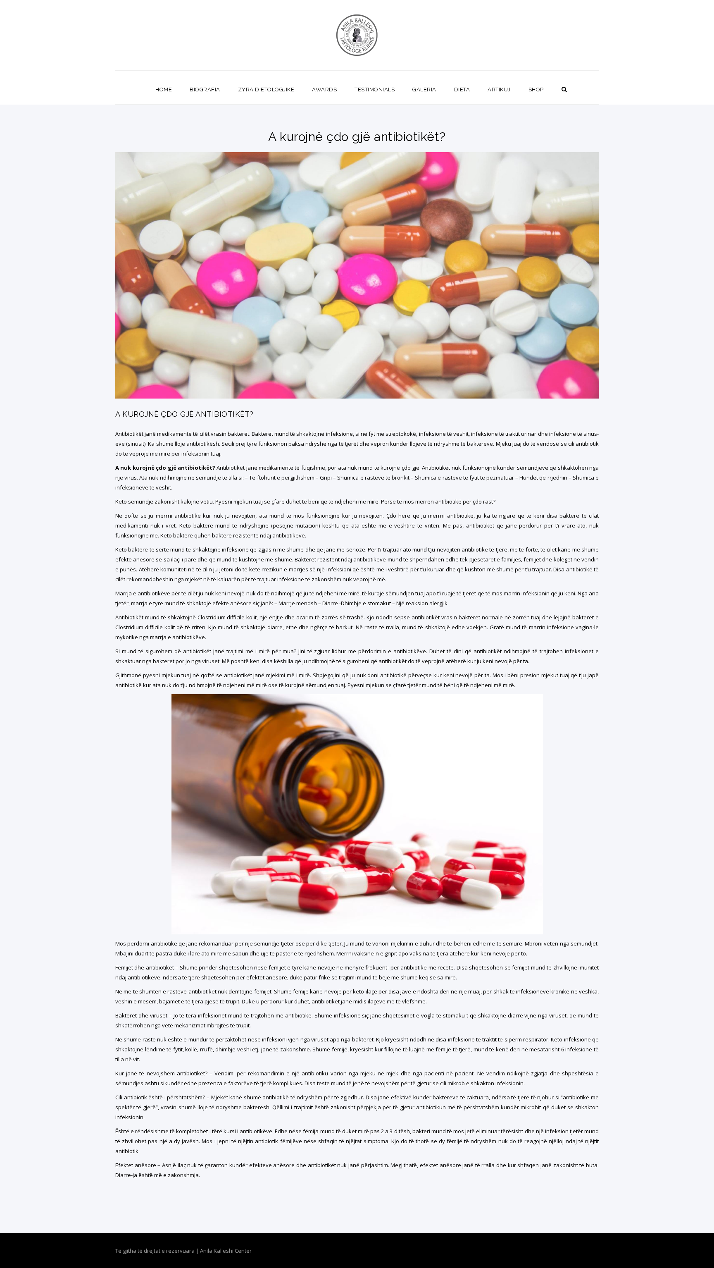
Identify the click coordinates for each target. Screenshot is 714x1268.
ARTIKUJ (499, 89)
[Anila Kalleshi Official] (357, 35)
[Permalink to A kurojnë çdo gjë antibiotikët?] (357, 396)
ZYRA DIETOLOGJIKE (266, 89)
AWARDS (324, 89)
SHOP (536, 89)
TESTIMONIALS (375, 89)
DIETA (462, 89)
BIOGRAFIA (205, 89)
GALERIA (424, 89)
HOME (163, 89)
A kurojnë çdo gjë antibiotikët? (184, 414)
